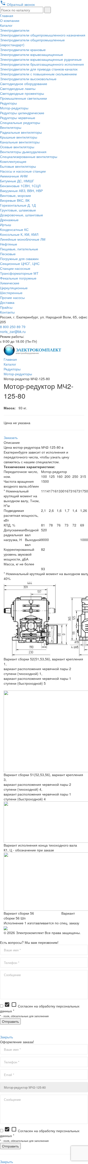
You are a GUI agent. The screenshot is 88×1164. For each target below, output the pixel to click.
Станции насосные (15, 268)
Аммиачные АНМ (14, 176)
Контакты (7, 312)
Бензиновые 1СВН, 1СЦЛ (20, 185)
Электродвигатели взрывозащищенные (31, 54)
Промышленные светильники (23, 98)
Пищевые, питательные (19, 248)
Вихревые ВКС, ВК (15, 200)
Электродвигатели (14, 30)
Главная (6, 15)
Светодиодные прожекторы (22, 93)
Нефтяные (8, 244)
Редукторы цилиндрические (22, 112)
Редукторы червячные (17, 117)
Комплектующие (13, 161)
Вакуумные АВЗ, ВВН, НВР (21, 190)
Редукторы (8, 103)
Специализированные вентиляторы (28, 156)
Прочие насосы (12, 297)
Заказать (11, 437)
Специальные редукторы (20, 122)
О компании (9, 20)
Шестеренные (11, 292)
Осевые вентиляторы (17, 146)
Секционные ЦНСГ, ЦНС (20, 263)
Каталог (6, 25)
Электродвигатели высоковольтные (28, 78)
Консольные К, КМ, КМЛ (19, 234)
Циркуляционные (14, 287)
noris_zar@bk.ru (13, 331)
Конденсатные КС (14, 229)
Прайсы (6, 307)
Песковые (8, 253)
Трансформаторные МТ (19, 273)
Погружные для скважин (19, 258)
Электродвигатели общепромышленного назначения (42, 35)
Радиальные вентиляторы (21, 132)
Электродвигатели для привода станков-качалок (38, 69)
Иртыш (5, 224)
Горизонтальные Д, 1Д (18, 205)
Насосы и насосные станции (23, 171)
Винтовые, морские (15, 195)
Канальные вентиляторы (20, 142)
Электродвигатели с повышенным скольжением (38, 73)
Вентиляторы (10, 127)
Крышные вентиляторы (18, 137)
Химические (9, 282)
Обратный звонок (17, 4)
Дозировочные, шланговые (21, 214)
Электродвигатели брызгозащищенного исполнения (42, 64)
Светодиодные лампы (17, 88)
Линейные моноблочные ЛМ (22, 239)
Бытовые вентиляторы (18, 166)
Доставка (7, 302)
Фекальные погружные (18, 278)
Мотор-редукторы (14, 107)
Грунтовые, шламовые (18, 210)
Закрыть (6, 1036)
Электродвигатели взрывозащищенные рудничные (41, 59)
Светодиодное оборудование (23, 83)
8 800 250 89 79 (12, 326)
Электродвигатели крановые (23, 49)
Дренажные (9, 219)
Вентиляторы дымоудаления (23, 151)
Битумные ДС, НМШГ (17, 180)
